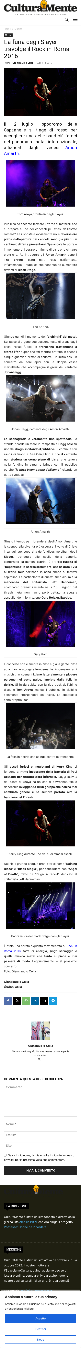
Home (7, 29)
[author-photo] (40, 1040)
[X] (17, 1001)
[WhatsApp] (26, 1001)
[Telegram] (53, 1001)
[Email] (44, 1001)
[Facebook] (8, 1001)
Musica (18, 29)
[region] (40, 1319)
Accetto (40, 1318)
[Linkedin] (35, 1001)
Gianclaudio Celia (22, 62)
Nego (40, 1339)
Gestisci (40, 1329)
